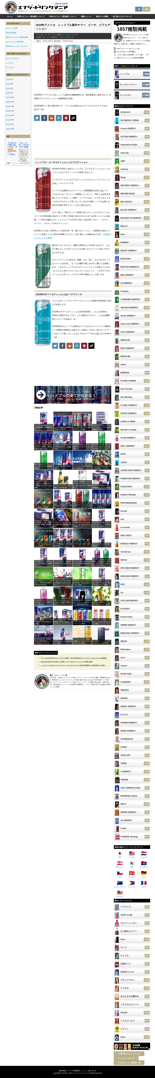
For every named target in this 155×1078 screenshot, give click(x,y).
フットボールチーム (126, 1058)
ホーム (9, 16)
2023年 (8, 88)
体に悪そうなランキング (122, 16)
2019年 (8, 106)
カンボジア (143, 867)
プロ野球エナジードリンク (129, 1053)
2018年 (8, 111)
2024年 (8, 84)
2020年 (8, 102)
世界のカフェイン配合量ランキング (30, 16)
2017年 (8, 115)
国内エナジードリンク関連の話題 (17, 37)
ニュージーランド (120, 886)
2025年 (8, 79)
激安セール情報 (102, 16)
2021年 (8, 97)
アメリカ (132, 857)
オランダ (144, 857)
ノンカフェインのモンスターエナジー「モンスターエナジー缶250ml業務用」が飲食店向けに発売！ (73, 665)
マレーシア (120, 896)
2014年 (8, 129)
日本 (119, 857)
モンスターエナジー (12, 58)
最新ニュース (86, 16)
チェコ (120, 877)
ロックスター (10, 67)
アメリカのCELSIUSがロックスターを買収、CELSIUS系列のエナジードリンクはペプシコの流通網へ (74, 658)
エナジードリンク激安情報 (14, 41)
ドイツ (144, 877)
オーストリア (120, 867)
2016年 (8, 120)
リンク (83, 1071)
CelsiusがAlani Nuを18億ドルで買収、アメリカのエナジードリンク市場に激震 (66, 661)
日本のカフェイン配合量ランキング (62, 16)
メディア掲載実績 (74, 1071)
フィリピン (132, 886)
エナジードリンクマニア (80, 1073)
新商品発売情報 (11, 32)
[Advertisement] (72, 140)
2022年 (8, 93)
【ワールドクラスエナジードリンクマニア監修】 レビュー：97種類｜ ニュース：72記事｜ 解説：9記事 (71, 395)
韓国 (131, 867)
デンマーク (132, 877)
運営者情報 (62, 1071)
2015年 (8, 124)
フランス (144, 886)
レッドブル (9, 63)
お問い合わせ (92, 1071)
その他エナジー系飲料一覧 (129, 1062)
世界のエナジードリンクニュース (17, 46)
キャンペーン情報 (12, 28)
